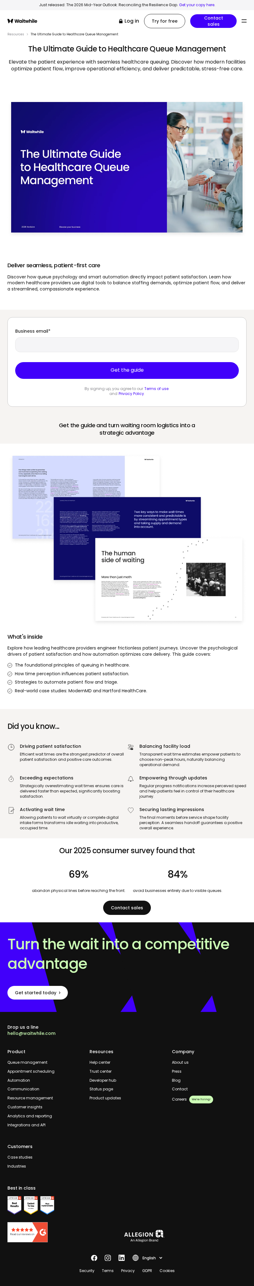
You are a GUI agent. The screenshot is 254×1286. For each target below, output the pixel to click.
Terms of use (156, 388)
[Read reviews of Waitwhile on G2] (44, 1232)
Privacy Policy (131, 393)
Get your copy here (196, 4)
